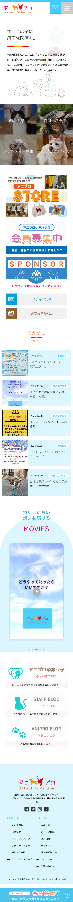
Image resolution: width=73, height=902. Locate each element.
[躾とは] (36, 591)
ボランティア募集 (21, 845)
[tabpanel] (36, 591)
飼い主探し (17, 824)
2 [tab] (33, 649)
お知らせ (45, 824)
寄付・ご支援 (18, 852)
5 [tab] (44, 649)
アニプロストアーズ (22, 859)
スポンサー (46, 859)
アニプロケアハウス (22, 838)
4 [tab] (40, 649)
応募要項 (16, 831)
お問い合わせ (48, 866)
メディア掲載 (48, 831)
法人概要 (45, 838)
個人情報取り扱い (50, 852)
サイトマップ (48, 845)
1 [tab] (29, 649)
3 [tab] (36, 649)
